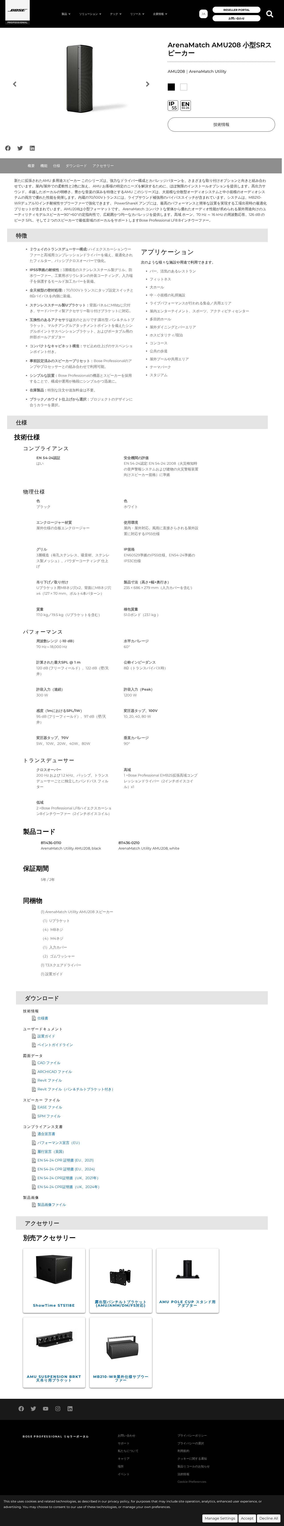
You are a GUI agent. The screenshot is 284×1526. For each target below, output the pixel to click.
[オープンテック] (120, 14)
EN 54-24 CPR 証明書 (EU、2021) (65, 1160)
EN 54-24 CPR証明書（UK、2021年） (68, 1178)
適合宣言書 (46, 1134)
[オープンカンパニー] (166, 14)
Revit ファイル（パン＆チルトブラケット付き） (76, 1089)
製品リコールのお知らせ (194, 1466)
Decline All (268, 1518)
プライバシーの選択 (191, 1443)
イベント (124, 1474)
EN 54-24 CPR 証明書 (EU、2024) (66, 1169)
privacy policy (118, 1501)
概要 (31, 166)
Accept (247, 1518)
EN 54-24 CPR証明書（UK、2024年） (69, 1187)
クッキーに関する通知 (192, 1458)
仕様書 (42, 1018)
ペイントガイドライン (55, 1045)
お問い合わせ (127, 1435)
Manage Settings (220, 1518)
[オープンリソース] (143, 14)
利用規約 (183, 1451)
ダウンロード (76, 166)
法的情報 (183, 1474)
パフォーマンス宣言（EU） (59, 1143)
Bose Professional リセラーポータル (56, 1436)
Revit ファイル (49, 1080)
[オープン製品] (69, 14)
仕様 (56, 166)
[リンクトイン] (32, 148)
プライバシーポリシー (192, 1435)
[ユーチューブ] (45, 1408)
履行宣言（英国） (51, 1151)
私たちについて (128, 1451)
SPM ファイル (49, 1116)
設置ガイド (46, 1036)
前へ (14, 84)
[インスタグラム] (57, 1408)
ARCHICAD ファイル (54, 1072)
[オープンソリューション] (100, 14)
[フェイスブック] (7, 148)
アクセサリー (103, 166)
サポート (124, 1443)
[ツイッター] (20, 148)
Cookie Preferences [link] (192, 1482)
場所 (121, 1466)
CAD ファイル (48, 1063)
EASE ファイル (49, 1107)
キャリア (124, 1458)
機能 (43, 166)
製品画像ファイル (51, 1205)
